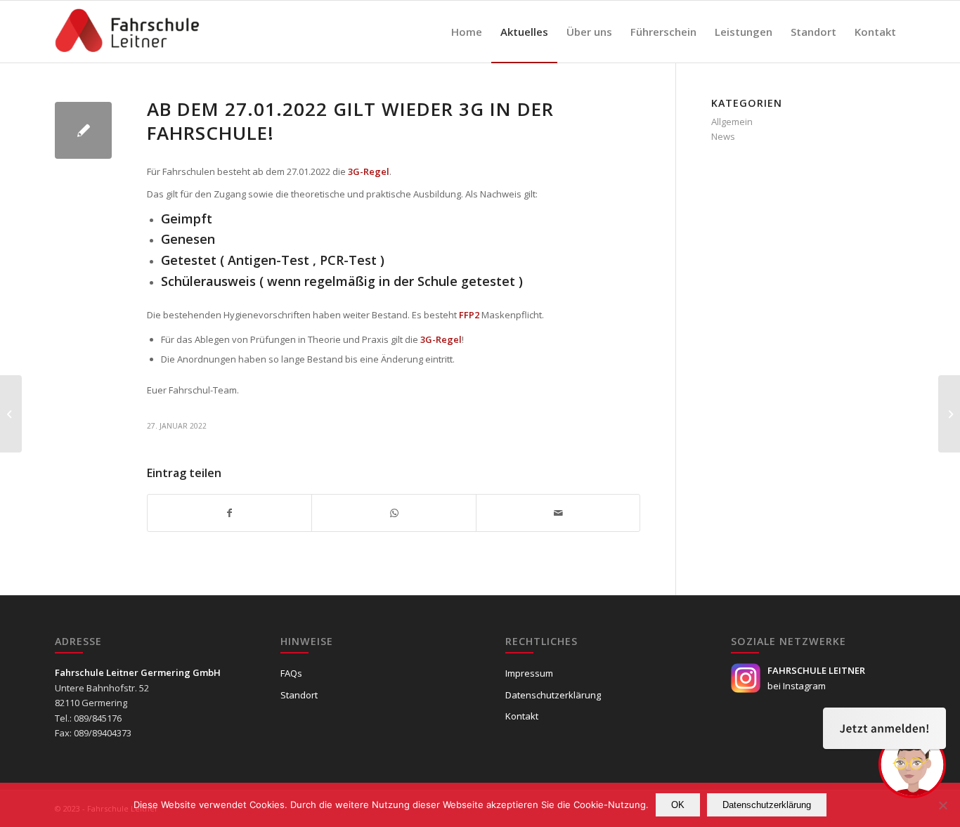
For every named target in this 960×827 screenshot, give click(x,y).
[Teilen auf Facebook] (229, 513)
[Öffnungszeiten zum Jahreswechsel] (11, 413)
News (723, 136)
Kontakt (521, 716)
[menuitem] (466, 32)
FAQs (291, 673)
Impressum (529, 673)
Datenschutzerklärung (553, 695)
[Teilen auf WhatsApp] (393, 513)
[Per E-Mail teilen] (558, 513)
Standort (299, 695)
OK (678, 805)
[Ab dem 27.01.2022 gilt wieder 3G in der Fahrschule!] (83, 130)
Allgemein (732, 121)
